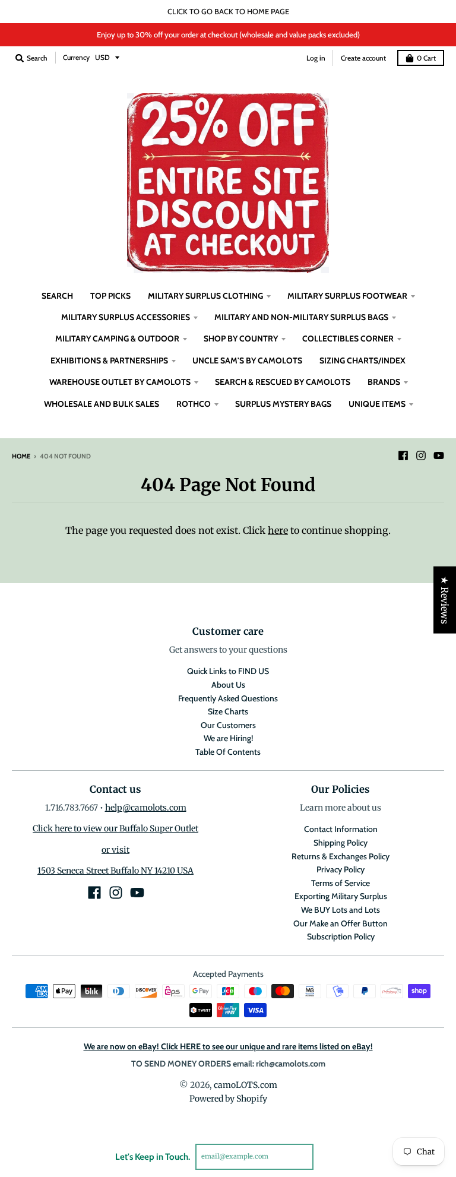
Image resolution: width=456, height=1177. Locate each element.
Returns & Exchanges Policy (341, 856)
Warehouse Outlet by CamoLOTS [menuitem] (120, 381)
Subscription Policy (341, 936)
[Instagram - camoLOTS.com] (421, 455)
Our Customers (228, 725)
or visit (115, 849)
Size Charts (228, 711)
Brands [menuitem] (384, 381)
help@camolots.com (145, 807)
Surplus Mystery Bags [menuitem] (283, 403)
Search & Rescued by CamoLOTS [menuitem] (282, 381)
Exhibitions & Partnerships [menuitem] (109, 360)
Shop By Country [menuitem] (241, 338)
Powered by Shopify (228, 1098)
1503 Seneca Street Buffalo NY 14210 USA (115, 870)
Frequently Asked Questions (228, 698)
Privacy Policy (340, 869)
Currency (76, 57)
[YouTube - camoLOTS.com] (438, 455)
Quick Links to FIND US (228, 671)
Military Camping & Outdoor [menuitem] (117, 338)
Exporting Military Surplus (340, 896)
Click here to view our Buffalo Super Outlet (115, 828)
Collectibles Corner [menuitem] (348, 338)
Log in (315, 57)
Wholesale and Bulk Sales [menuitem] (101, 403)
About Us (228, 684)
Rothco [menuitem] (193, 403)
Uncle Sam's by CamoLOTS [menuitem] (247, 360)
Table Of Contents (228, 751)
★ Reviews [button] (445, 600)
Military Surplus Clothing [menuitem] (205, 295)
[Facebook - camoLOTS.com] (403, 455)
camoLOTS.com (245, 1085)
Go (327, 1156)
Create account (363, 57)
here (278, 530)
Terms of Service (340, 883)
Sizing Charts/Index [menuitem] (362, 360)
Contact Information (341, 829)
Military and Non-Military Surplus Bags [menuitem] (301, 317)
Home (21, 456)
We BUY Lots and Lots (340, 909)
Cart (426, 57)
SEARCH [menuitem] (57, 295)
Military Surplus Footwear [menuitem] (347, 295)
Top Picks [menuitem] (110, 295)
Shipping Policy (341, 842)
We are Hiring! (228, 738)
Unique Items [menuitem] (377, 403)
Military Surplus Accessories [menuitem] (125, 317)
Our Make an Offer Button (340, 923)
